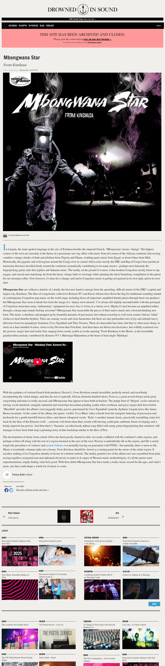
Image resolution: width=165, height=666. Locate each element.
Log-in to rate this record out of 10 (13, 482)
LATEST (5, 530)
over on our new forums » (97, 39)
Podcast (50, 25)
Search (159, 26)
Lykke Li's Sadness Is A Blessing (136, 575)
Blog (42, 25)
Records (13, 25)
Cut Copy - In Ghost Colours (134, 625)
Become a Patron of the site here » (32, 489)
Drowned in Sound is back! (50, 541)
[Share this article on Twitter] (11, 490)
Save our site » (82, 19)
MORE (154, 604)
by (13, 235)
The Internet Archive (94, 42)
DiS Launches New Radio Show (15, 625)
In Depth (23, 25)
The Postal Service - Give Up (51, 625)
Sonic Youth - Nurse (47, 657)
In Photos (33, 25)
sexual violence (55, 445)
